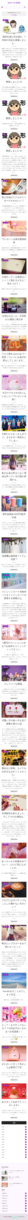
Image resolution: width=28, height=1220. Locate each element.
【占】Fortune (14, 1195)
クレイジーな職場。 (14, 684)
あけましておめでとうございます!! (14, 1103)
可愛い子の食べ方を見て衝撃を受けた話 (14, 722)
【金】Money (14, 1210)
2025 (14, 1127)
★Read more (14, 59)
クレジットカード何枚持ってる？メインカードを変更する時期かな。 (14, 595)
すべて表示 (14, 15)
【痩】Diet (14, 1203)
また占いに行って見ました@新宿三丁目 (14, 1066)
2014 (14, 1154)
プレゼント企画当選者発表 (14, 241)
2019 (14, 1142)
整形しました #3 (14, 82)
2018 (14, 1144)
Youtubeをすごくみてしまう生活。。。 (14, 993)
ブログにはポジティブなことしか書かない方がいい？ (14, 903)
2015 (14, 1152)
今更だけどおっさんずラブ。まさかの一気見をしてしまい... (14, 437)
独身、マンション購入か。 (15, 1177)
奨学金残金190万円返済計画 (14, 516)
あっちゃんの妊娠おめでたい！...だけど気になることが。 (14, 864)
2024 (14, 1129)
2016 (14, 1149)
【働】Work (14, 1193)
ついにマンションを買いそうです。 (17, 1170)
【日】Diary (14, 1200)
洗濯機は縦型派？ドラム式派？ (14, 557)
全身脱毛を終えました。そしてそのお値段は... (14, 815)
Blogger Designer (15, 1216)
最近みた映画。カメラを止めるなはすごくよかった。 (14, 771)
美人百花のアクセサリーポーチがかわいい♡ (14, 199)
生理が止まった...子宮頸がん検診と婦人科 (14, 318)
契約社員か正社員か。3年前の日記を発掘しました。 (14, 40)
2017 (14, 1147)
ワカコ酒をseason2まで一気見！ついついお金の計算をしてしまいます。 (14, 357)
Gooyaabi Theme (14, 1217)
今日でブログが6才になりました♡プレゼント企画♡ (14, 396)
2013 (14, 1157)
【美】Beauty (14, 1208)
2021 (14, 1137)
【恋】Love (14, 1198)
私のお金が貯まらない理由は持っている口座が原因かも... (14, 476)
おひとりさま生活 (14, 3)
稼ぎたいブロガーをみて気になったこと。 (14, 945)
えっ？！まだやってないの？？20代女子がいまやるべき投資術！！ (14, 1028)
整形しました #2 (14, 118)
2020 (14, 1139)
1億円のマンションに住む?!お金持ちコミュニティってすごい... (14, 646)
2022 (14, 1134)
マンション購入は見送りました (16, 1183)
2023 (14, 1132)
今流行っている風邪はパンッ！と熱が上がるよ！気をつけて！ (14, 280)
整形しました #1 (14, 151)
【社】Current (14, 1205)
